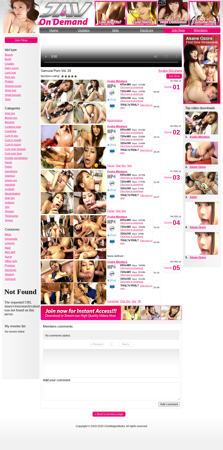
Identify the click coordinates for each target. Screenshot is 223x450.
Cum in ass (11, 135)
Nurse (8, 256)
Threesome (11, 215)
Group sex (11, 180)
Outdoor (9, 202)
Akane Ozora (198, 167)
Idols (115, 30)
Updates (84, 30)
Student (9, 274)
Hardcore (146, 30)
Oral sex (10, 198)
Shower (9, 211)
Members (201, 30)
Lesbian (9, 189)
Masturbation (12, 193)
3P (139, 301)
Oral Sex (121, 165)
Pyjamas (10, 265)
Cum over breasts (15, 149)
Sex (7, 207)
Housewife (11, 238)
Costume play (13, 126)
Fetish (8, 166)
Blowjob (9, 122)
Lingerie (10, 243)
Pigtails (9, 81)
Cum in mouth (13, 140)
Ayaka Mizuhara (170, 70)
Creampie (11, 131)
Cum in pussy (13, 144)
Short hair (10, 90)
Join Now (178, 30)
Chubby (9, 63)
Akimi (193, 197)
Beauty (9, 54)
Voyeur (9, 220)
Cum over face (13, 153)
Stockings (10, 270)
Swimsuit (10, 279)
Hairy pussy (12, 68)
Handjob (10, 184)
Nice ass (10, 77)
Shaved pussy (13, 86)
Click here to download (131, 87)
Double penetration (16, 158)
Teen (8, 99)
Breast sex (11, 117)
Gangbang (11, 171)
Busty (8, 59)
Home (53, 30)
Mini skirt (10, 252)
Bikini (8, 234)
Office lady (11, 261)
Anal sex (10, 113)
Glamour (10, 175)
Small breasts (13, 95)
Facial (8, 162)
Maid (8, 247)
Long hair (10, 72)
